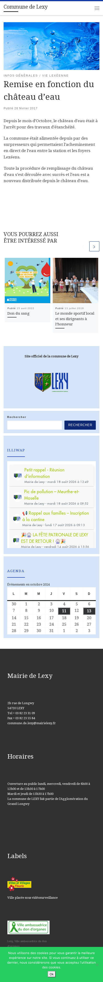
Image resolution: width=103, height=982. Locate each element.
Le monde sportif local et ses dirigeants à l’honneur (74, 319)
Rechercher (16, 417)
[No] (97, 964)
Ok (52, 974)
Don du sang (18, 313)
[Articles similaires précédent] (83, 246)
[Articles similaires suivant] (94, 246)
